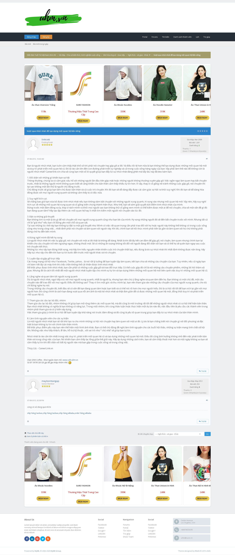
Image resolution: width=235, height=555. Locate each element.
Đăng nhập (31, 37)
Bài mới (28, 44)
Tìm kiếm (165, 37)
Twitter (151, 527)
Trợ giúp (206, 37)
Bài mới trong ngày (40, 44)
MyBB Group (56, 551)
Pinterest (152, 536)
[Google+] (37, 539)
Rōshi (197, 551)
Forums (155, 37)
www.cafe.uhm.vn (70, 360)
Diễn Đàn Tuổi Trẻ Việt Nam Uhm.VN (41, 55)
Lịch (197, 37)
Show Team (128, 536)
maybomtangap (50, 381)
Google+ (152, 530)
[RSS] (48, 539)
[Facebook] (26, 539)
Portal (144, 37)
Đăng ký (46, 37)
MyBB (37, 551)
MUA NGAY (43, 117)
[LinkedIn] (32, 539)
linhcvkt (46, 139)
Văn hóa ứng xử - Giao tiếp (114, 55)
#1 (207, 159)
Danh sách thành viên (183, 37)
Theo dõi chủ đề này (35, 433)
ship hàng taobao (35, 413)
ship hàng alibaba (66, 413)
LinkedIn (151, 533)
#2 (207, 400)
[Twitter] (42, 539)
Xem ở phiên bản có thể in (37, 436)
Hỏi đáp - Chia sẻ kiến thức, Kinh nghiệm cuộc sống (79, 55)
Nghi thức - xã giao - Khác (138, 55)
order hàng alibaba (83, 413)
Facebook (152, 524)
